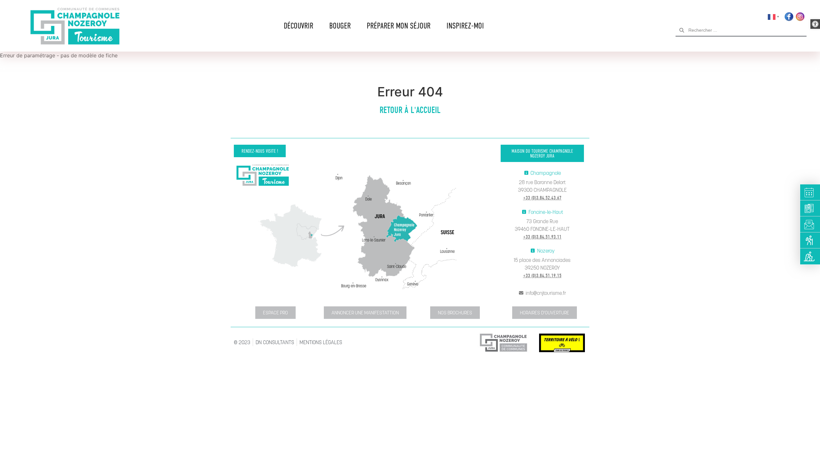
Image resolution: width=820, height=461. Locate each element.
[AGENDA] (810, 192)
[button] (815, 24)
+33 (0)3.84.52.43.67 (542, 198)
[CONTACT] (810, 224)
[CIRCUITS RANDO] (810, 240)
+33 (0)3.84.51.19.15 (542, 276)
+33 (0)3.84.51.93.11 (542, 237)
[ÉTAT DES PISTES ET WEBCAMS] (810, 256)
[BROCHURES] (810, 208)
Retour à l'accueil (410, 110)
